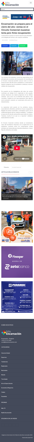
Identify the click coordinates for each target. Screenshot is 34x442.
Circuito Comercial (16, 167)
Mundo (3, 374)
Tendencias (4, 361)
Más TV (3, 408)
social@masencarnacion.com (9, 342)
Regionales (4, 366)
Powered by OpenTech (27, 437)
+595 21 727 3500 (6, 340)
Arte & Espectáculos (7, 383)
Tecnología (4, 379)
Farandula (4, 396)
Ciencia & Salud (5, 353)
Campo (3, 392)
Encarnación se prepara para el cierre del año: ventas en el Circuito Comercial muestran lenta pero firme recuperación (16, 28)
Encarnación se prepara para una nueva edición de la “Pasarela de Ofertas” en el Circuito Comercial (16, 195)
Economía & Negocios (7, 387)
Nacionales (4, 370)
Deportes (4, 357)
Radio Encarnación (6, 412)
